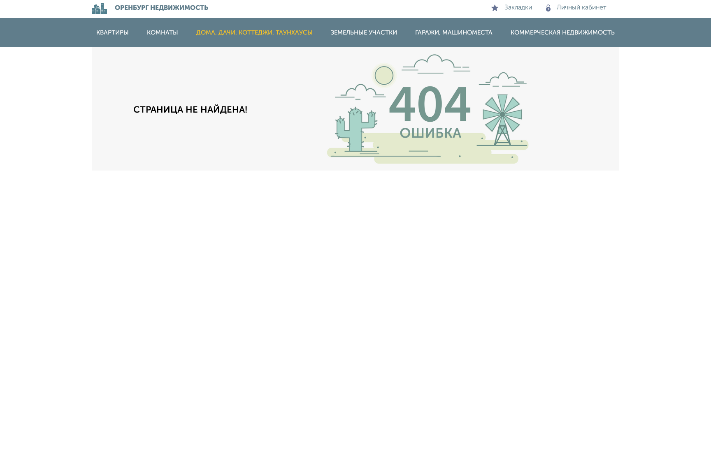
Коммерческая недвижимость (563, 33)
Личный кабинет (581, 8)
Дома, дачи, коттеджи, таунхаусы (254, 33)
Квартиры (112, 33)
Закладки (518, 8)
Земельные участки (364, 33)
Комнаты (162, 33)
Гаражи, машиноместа (454, 33)
